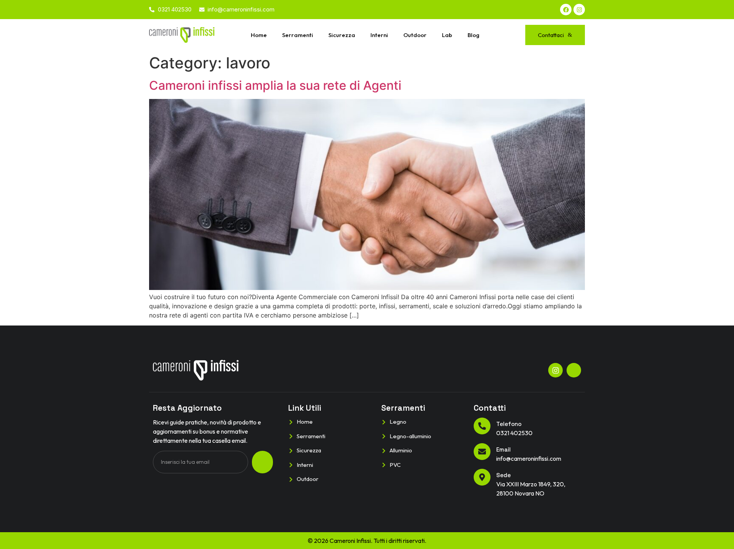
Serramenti (297, 35)
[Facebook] (566, 9)
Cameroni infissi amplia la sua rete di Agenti (275, 85)
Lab (447, 35)
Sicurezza (341, 35)
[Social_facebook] (574, 370)
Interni (379, 35)
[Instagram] (579, 9)
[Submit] (262, 462)
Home (259, 35)
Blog (473, 35)
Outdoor (415, 35)
